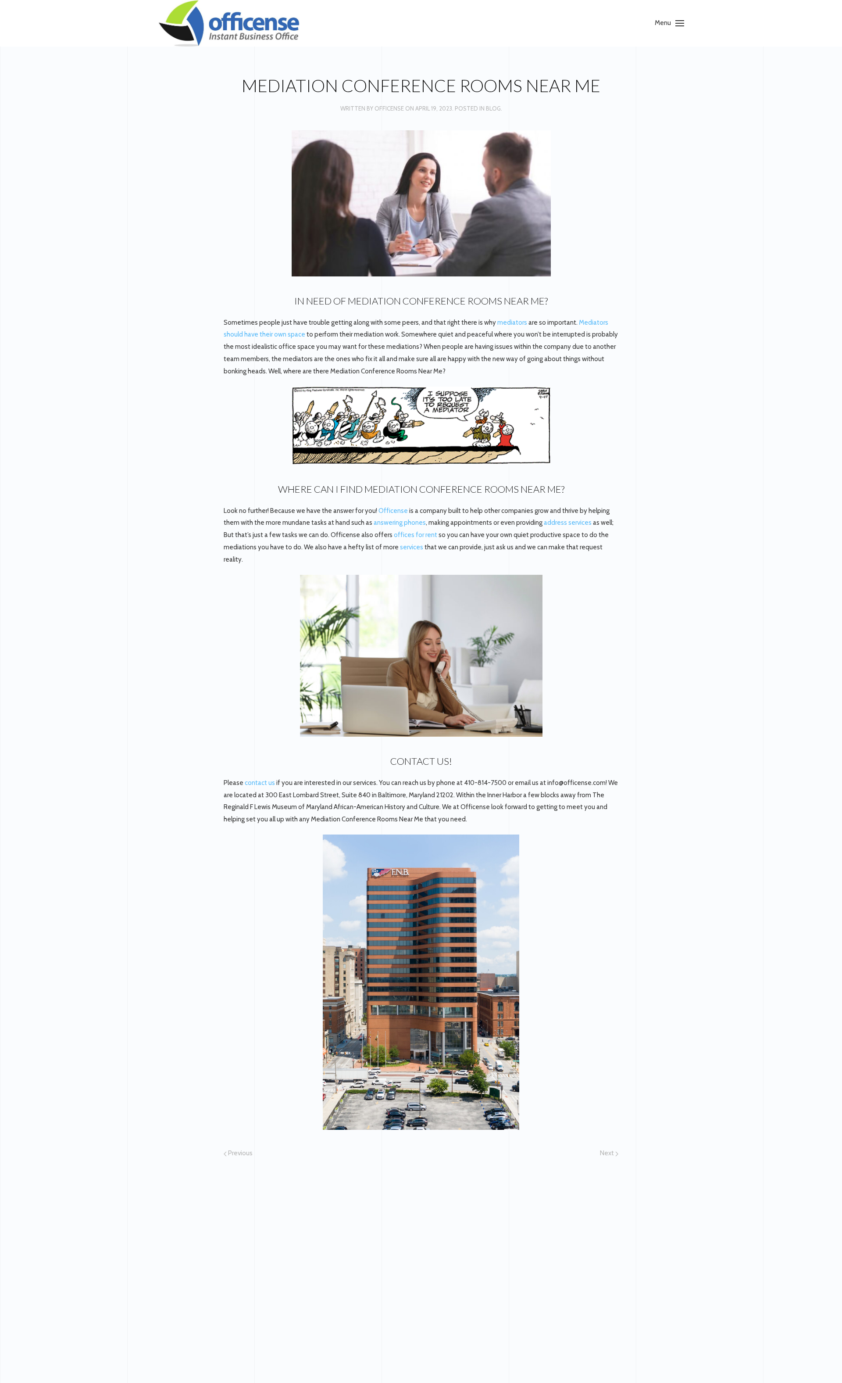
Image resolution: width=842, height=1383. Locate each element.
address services (567, 523)
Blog (493, 108)
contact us (260, 783)
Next (607, 1153)
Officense (389, 108)
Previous (240, 1153)
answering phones (400, 523)
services (412, 547)
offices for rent (415, 535)
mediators (512, 322)
